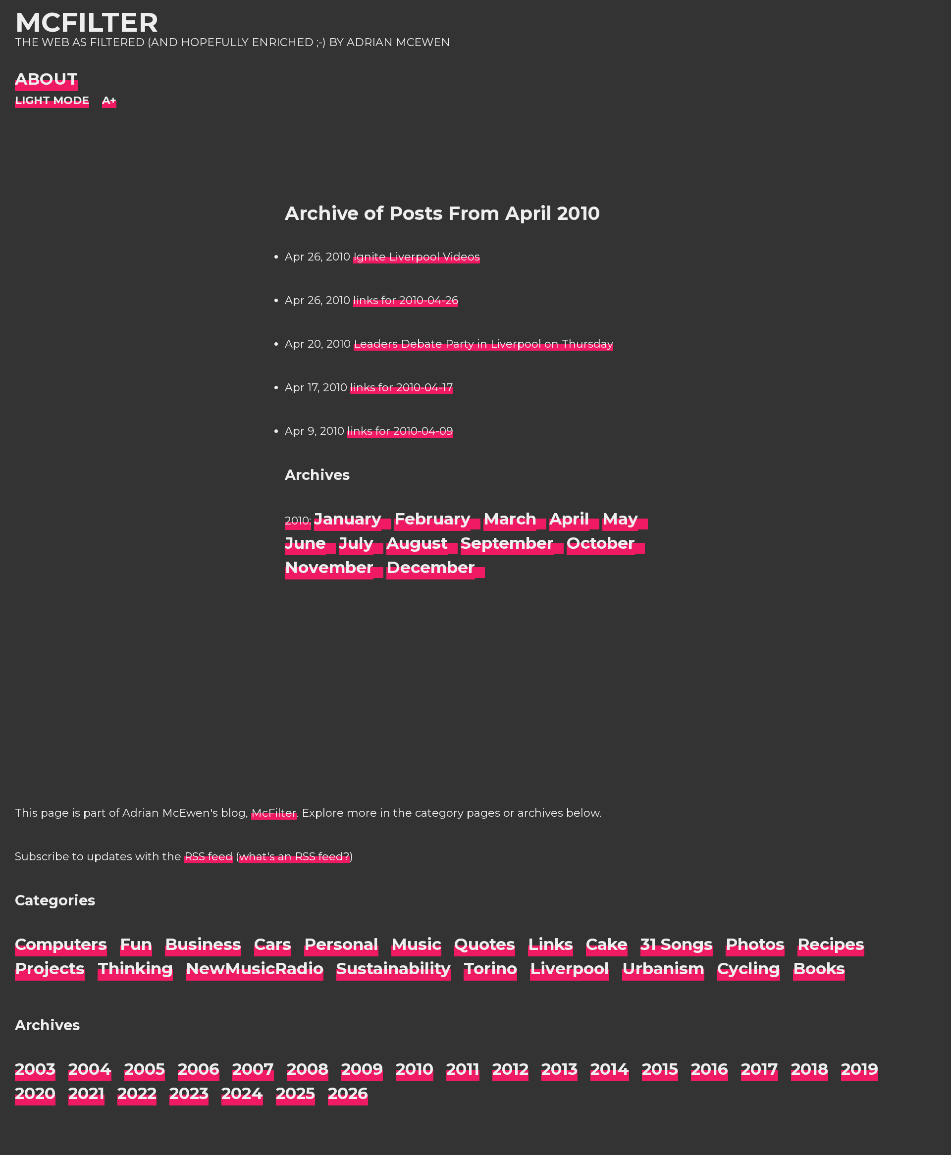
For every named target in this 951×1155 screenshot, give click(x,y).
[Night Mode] (52, 101)
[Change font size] (109, 101)
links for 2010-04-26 (405, 300)
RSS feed (208, 856)
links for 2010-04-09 (400, 431)
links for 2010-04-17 (401, 387)
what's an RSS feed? (294, 856)
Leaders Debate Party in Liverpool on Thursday (483, 344)
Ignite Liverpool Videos (416, 256)
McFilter (86, 22)
